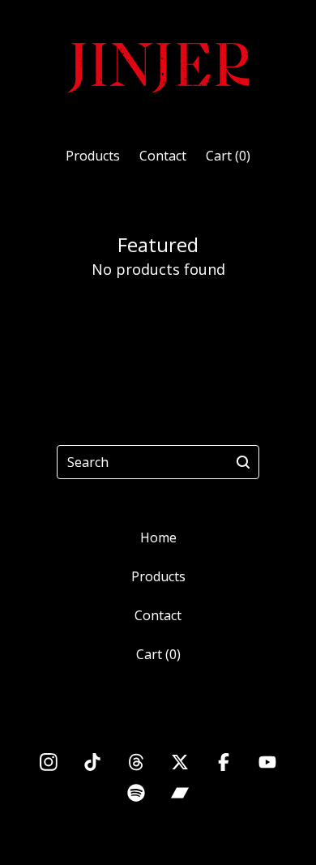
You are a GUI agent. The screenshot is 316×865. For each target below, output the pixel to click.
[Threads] (136, 762)
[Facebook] (224, 762)
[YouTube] (267, 762)
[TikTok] (92, 762)
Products (93, 156)
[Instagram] (48, 762)
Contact (162, 156)
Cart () (228, 156)
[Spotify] (136, 792)
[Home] (158, 66)
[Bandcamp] (180, 792)
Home (158, 537)
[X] (180, 762)
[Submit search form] (243, 462)
